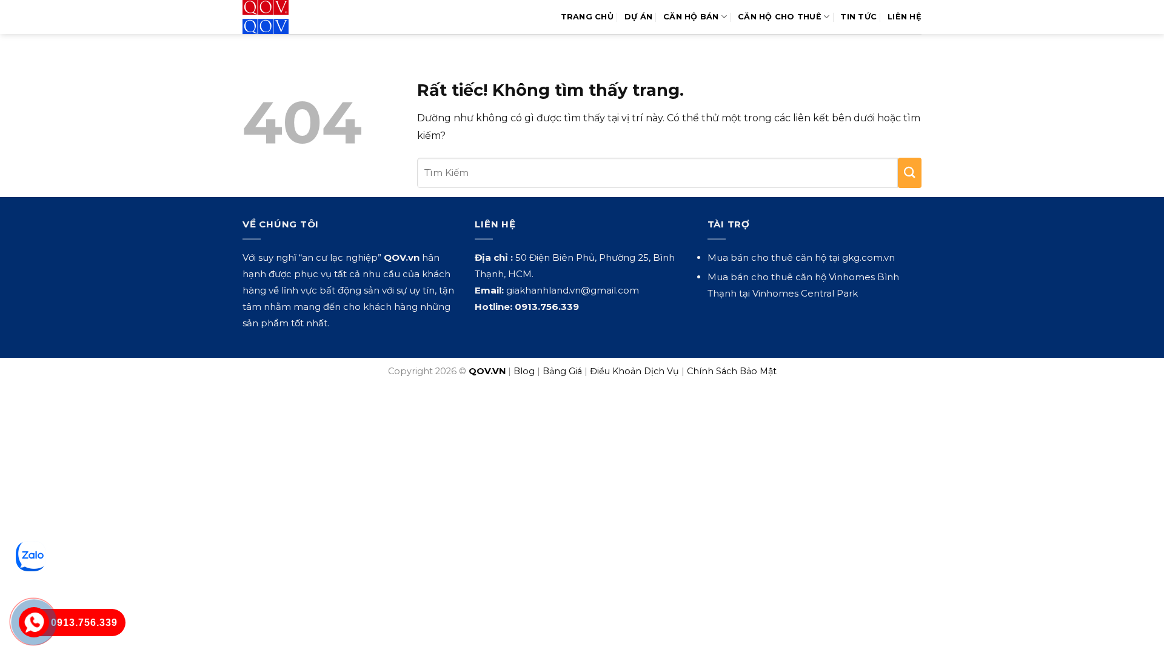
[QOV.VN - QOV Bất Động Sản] (292, 17)
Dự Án (638, 16)
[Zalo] (31, 556)
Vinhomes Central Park (805, 293)
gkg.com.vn (868, 257)
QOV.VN (487, 371)
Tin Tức (858, 16)
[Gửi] (909, 173)
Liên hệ (904, 16)
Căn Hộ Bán (691, 16)
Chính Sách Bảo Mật (732, 371)
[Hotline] (34, 623)
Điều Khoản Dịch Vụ (634, 371)
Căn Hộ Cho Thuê (779, 16)
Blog (524, 371)
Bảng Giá (562, 371)
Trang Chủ (587, 16)
